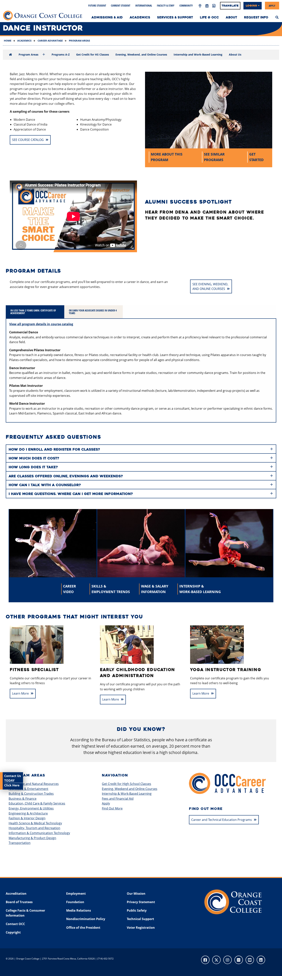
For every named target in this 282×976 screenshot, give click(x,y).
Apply (272, 5)
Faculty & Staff (165, 5)
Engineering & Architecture (28, 813)
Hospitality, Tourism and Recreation (34, 828)
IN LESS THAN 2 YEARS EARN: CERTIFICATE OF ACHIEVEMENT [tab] (33, 312)
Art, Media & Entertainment (28, 789)
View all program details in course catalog (41, 324)
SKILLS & (111, 589)
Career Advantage (50, 40)
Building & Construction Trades (31, 793)
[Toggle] (44, 54)
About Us (235, 54)
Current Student (120, 5)
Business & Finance (22, 798)
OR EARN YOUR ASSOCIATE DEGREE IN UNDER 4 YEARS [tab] (93, 312)
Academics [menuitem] (140, 17)
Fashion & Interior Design (27, 818)
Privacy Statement (141, 902)
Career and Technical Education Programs (221, 820)
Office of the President (83, 927)
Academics (24, 40)
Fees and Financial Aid (118, 798)
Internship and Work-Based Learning (198, 54)
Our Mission (136, 893)
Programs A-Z (61, 54)
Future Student (97, 5)
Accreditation (16, 893)
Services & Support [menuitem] (175, 17)
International (143, 5)
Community (186, 5)
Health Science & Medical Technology (35, 823)
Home (7, 40)
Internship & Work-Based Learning (127, 793)
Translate (230, 5)
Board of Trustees (19, 902)
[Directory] (213, 6)
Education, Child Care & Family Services (37, 803)
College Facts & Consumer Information (25, 913)
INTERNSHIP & (200, 589)
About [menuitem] (231, 17)
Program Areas (79, 40)
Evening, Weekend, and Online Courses (141, 54)
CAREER (69, 589)
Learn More (20, 693)
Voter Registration (141, 927)
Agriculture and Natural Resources (34, 784)
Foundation (75, 902)
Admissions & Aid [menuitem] (107, 17)
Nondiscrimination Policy (85, 919)
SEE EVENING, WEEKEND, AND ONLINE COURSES (210, 286)
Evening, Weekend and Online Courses (129, 789)
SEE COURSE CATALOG (28, 140)
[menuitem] (277, 17)
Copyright (13, 932)
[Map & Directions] (200, 6)
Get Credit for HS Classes (92, 54)
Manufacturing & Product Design (32, 838)
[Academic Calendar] (206, 6)
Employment (76, 893)
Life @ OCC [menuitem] (209, 17)
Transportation (20, 843)
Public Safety (137, 910)
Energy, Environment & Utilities (31, 808)
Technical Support (140, 919)
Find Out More (112, 808)
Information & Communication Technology (39, 833)
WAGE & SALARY (154, 589)
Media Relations (78, 910)
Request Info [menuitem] (256, 17)
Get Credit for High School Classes (126, 784)
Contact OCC (15, 924)
